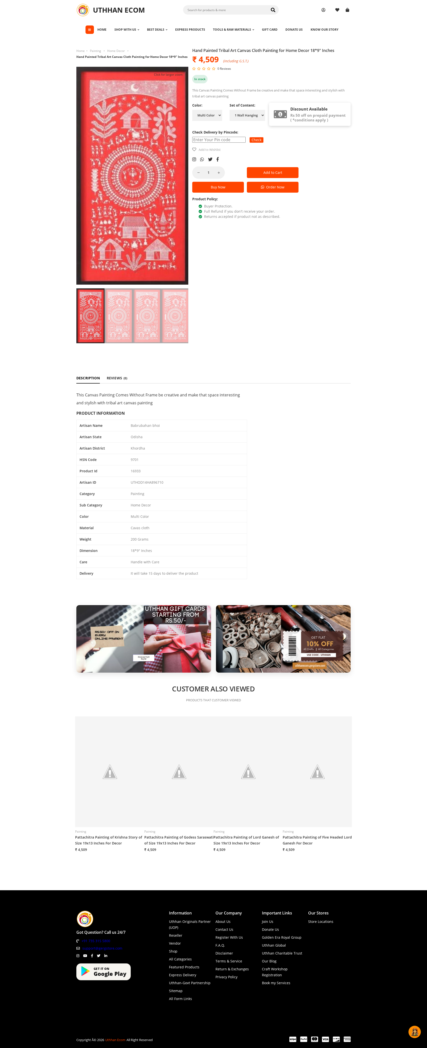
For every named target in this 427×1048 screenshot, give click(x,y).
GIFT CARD (270, 29)
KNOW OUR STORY (324, 29)
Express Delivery (182, 975)
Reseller (175, 935)
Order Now (274, 187)
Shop (173, 951)
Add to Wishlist (210, 149)
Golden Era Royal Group (281, 937)
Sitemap (176, 990)
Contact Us (224, 929)
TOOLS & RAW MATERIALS (232, 29)
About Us (223, 921)
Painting (95, 51)
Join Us (267, 921)
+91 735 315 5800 (96, 940)
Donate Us (270, 929)
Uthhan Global (274, 945)
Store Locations (320, 921)
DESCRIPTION (88, 378)
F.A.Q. (220, 945)
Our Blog (269, 961)
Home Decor (116, 51)
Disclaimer (224, 953)
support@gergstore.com (102, 948)
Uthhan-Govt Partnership (190, 982)
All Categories (180, 959)
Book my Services (276, 982)
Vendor (175, 943)
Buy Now (218, 187)
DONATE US (294, 29)
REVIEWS (117, 378)
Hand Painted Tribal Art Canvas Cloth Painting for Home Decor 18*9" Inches (132, 57)
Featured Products (184, 967)
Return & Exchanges (232, 969)
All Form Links (180, 998)
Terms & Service (228, 961)
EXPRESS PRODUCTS (190, 29)
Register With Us (229, 937)
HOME (102, 29)
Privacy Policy (226, 977)
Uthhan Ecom (115, 1040)
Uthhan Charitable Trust (282, 953)
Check (256, 139)
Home (80, 51)
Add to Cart (272, 172)
